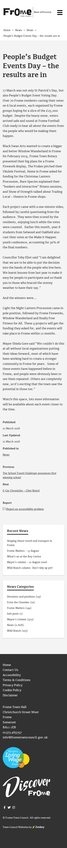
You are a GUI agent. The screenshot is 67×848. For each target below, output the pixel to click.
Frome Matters (16, 608)
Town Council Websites (15, 827)
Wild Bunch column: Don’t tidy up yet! (30, 568)
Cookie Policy (12, 690)
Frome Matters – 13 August (23, 551)
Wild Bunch (14, 631)
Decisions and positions (21, 596)
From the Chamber (18, 602)
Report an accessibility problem (25, 509)
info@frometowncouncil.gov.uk (25, 737)
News (6, 454)
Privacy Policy (13, 685)
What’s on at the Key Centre (24, 556)
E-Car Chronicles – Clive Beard (21, 490)
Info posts (13, 613)
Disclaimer (10, 695)
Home (7, 665)
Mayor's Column (16, 619)
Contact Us (10, 670)
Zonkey (39, 827)
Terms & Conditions (16, 680)
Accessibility (12, 675)
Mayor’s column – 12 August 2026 (27, 562)
